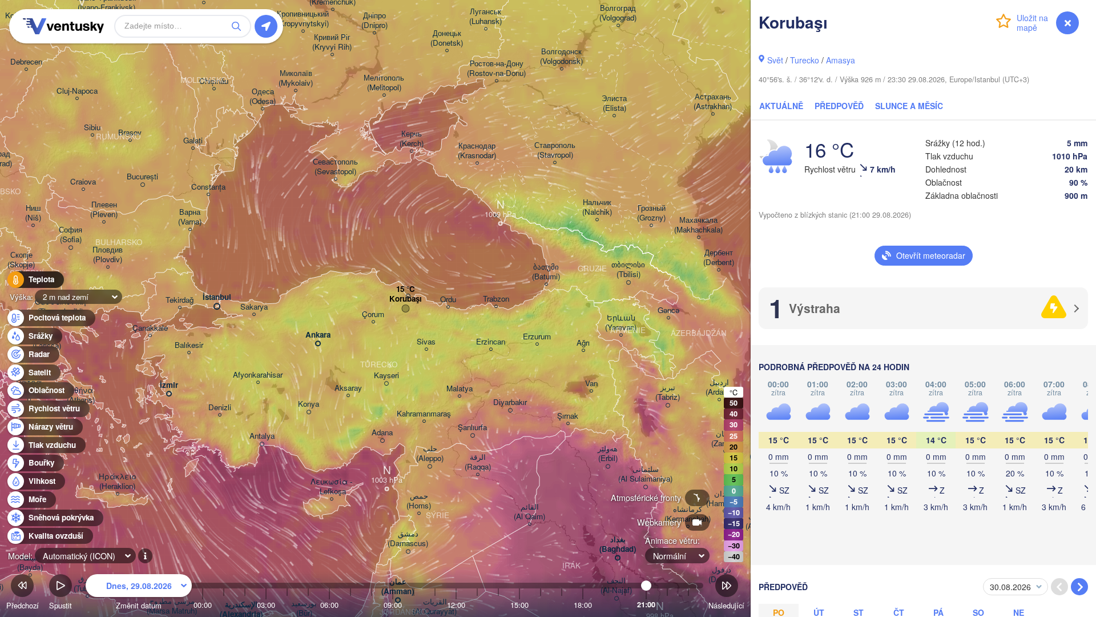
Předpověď (839, 105)
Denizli (219, 407)
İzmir (169, 385)
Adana (382, 433)
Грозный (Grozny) (651, 213)
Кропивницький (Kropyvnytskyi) (303, 19)
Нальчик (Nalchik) (597, 207)
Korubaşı (405, 299)
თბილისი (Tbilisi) (628, 269)
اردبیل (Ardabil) (719, 387)
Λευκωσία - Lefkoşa (331, 486)
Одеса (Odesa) (262, 96)
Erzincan (490, 342)
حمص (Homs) (418, 501)
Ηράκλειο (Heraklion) (117, 481)
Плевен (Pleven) (104, 209)
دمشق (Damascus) (408, 538)
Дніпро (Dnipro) (374, 20)
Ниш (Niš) (33, 213)
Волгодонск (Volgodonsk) (561, 56)
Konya (308, 404)
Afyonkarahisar (258, 375)
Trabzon (496, 299)
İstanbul (217, 297)
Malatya (459, 389)
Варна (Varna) (190, 217)
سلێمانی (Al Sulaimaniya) (645, 474)
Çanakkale (150, 328)
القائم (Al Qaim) (529, 512)
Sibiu (92, 128)
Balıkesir (189, 345)
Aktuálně (781, 105)
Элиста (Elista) (614, 103)
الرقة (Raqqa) (478, 462)
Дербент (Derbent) (718, 257)
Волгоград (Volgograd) (617, 13)
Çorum (373, 314)
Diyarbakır (510, 402)
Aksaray (348, 388)
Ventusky (61, 26)
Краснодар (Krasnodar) (477, 151)
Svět (775, 60)
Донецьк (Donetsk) (446, 38)
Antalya (262, 436)
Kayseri (386, 375)
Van (591, 383)
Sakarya (254, 307)
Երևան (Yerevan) (620, 322)
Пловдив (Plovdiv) (107, 255)
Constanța (208, 187)
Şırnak (567, 416)
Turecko (804, 60)
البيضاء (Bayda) (30, 562)
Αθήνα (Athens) (81, 395)
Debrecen (26, 62)
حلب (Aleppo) (430, 453)
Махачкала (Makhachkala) (698, 225)
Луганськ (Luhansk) (485, 16)
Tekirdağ (180, 300)
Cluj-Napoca (77, 91)
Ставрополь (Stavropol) (554, 150)
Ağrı (583, 343)
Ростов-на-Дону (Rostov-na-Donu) (496, 68)
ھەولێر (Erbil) (608, 453)
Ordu (448, 300)
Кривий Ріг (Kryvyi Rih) (332, 42)
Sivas (426, 342)
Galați (193, 141)
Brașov (130, 133)
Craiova (83, 182)
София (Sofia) (70, 235)
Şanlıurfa (472, 427)
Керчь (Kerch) (412, 139)
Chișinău (213, 81)
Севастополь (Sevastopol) (335, 167)
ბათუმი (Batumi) (546, 272)
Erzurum (537, 337)
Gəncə (668, 310)
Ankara (318, 335)
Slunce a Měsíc (909, 105)
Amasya (840, 60)
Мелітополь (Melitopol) (384, 83)
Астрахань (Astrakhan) (713, 101)
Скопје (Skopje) (21, 260)
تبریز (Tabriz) (667, 392)
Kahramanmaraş (424, 414)
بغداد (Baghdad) (617, 544)
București (142, 177)
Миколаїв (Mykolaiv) (296, 78)
